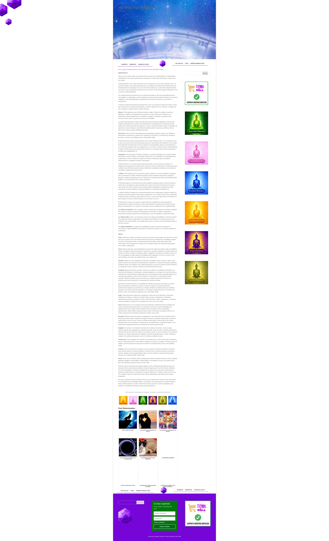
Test (187, 63)
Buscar (205, 73)
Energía (133, 64)
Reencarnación (197, 63)
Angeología (143, 64)
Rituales (179, 63)
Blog (120, 3)
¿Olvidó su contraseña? (159, 522)
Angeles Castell (159, 536)
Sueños (124, 64)
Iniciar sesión (164, 526)
